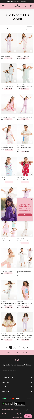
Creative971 (19, 417)
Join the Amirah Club (25, 214)
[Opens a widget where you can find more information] (28, 416)
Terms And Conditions (26, 414)
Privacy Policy (15, 414)
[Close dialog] (32, 199)
